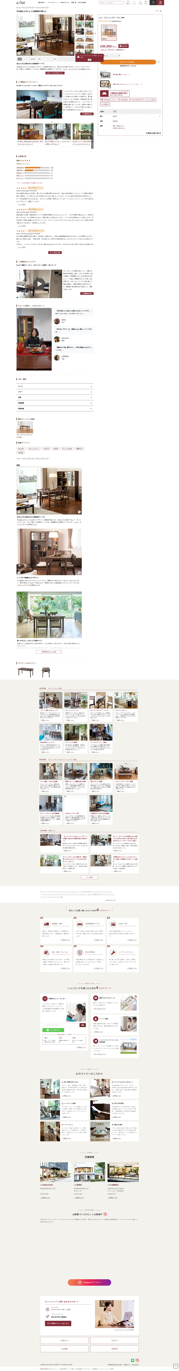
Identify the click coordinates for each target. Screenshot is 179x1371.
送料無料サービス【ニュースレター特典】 (103, 1369)
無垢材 (21, 452)
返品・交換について (118, 125)
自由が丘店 (65, 338)
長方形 (47, 448)
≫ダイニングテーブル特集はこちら (28, 585)
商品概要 (21, 403)
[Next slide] (72, 35)
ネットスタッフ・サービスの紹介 (124, 1329)
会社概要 (64, 1349)
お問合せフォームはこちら (60, 1323)
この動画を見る (87, 293)
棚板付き (80, 448)
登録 (82, 1025)
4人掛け (21, 448)
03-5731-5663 (59, 1317)
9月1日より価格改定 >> (116, 50)
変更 (115, 111)
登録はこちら (99, 1031)
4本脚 (56, 448)
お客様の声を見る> (116, 21)
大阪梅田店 (65, 356)
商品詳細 (21, 408)
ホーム (18, 7)
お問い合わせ (135, 1364)
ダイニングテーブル (28, 7)
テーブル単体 (67, 448)
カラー (20, 392)
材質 (19, 397)
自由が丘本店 (29, 233)
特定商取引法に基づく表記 (115, 1364)
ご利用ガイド (64, 1340)
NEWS (42, 1369)
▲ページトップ (110, 900)
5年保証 (115, 121)
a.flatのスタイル (64, 2)
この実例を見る (87, 114)
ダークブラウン (34, 448)
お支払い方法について (119, 128)
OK (90, 60)
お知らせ (114, 1340)
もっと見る (89, 877)
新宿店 (27, 190)
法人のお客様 (82, 2)
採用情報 (114, 1349)
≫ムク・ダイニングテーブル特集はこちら (76, 69)
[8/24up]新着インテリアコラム (83, 1369)
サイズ (20, 386)
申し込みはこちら (100, 1008)
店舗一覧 (73, 2)
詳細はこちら (66, 940)
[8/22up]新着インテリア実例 (67, 1369)
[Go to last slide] (19, 35)
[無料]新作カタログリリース (51, 1369)
